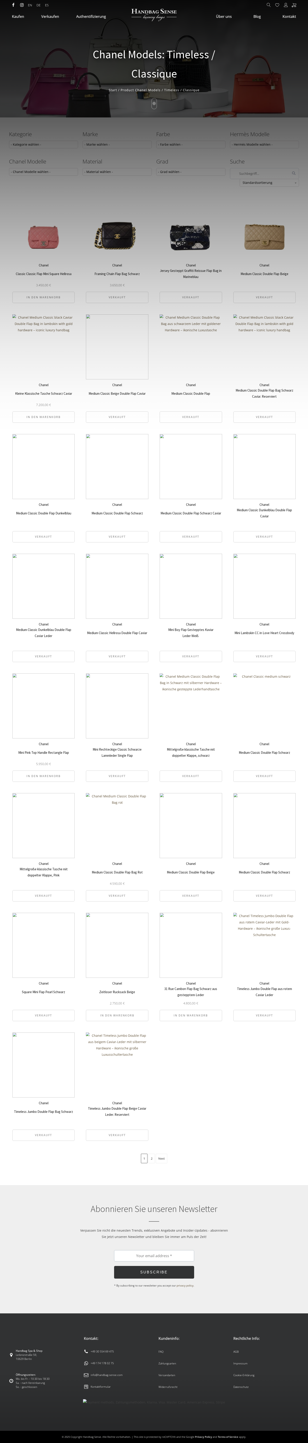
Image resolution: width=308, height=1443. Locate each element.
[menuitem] (30, 5)
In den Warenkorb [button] (43, 776)
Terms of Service (228, 1436)
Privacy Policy (203, 1436)
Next (161, 1158)
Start (113, 90)
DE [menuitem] (39, 5)
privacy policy (185, 1285)
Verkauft (43, 537)
